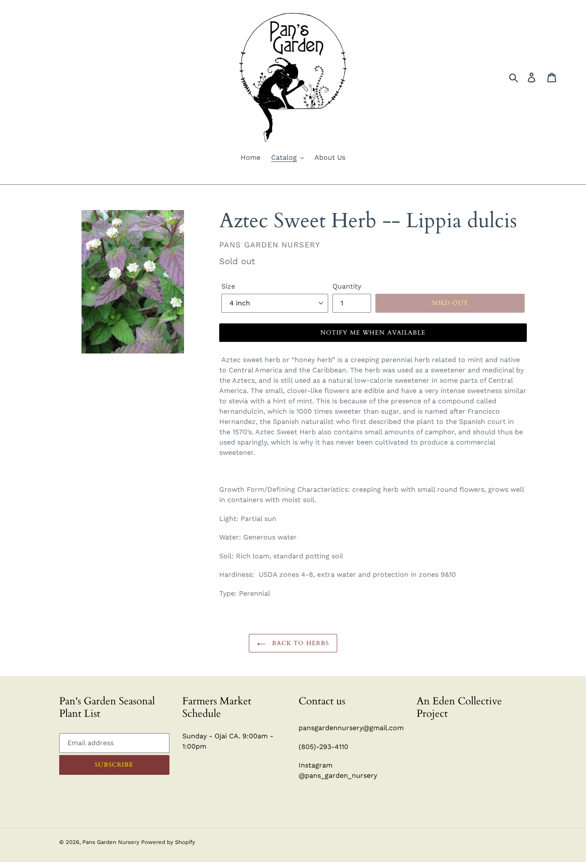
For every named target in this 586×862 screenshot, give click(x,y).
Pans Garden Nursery (111, 842)
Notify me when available (373, 333)
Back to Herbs (299, 643)
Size (228, 286)
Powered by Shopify (168, 842)
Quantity (346, 286)
